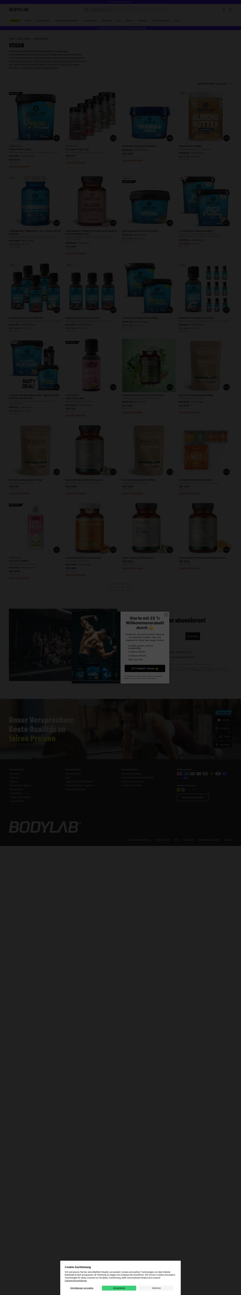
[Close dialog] (166, 614)
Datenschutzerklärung (76, 1280)
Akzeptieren (119, 1288)
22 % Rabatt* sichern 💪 (145, 668)
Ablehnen (156, 1288)
